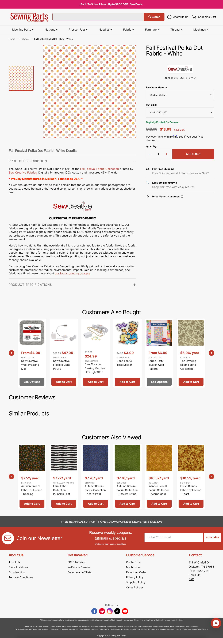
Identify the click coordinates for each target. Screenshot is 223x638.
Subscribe (212, 537)
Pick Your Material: (157, 87)
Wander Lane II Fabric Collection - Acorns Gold (159, 490)
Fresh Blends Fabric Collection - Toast (190, 490)
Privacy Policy (134, 577)
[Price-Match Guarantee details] (182, 196)
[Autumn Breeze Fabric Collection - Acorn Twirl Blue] (95, 476)
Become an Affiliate (79, 572)
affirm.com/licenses (140, 629)
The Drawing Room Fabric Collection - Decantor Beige (189, 366)
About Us (14, 562)
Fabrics (25, 39)
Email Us (194, 575)
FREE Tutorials (77, 562)
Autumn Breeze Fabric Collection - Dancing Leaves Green (31, 492)
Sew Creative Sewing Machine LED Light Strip (95, 368)
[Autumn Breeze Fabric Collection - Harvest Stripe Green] (127, 476)
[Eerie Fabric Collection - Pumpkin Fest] (64, 476)
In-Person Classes (79, 567)
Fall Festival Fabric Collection (99, 169)
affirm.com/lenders (130, 626)
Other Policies (135, 587)
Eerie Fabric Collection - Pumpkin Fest (61, 490)
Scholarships (17, 572)
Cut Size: (151, 104)
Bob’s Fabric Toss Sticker (124, 363)
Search (156, 16)
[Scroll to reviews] (180, 61)
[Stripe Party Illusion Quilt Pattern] (159, 353)
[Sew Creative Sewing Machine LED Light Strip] (95, 353)
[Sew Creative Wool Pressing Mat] (32, 353)
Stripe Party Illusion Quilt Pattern (156, 364)
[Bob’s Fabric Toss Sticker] (127, 353)
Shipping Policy (135, 582)
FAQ (191, 579)
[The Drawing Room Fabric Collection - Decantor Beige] (191, 353)
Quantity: (151, 146)
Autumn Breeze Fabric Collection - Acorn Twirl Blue (95, 492)
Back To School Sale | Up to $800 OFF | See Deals (111, 4)
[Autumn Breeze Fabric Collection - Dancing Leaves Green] (32, 476)
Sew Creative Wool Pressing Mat (30, 364)
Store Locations (18, 567)
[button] (203, 17)
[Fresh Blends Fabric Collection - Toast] (191, 476)
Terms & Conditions (21, 577)
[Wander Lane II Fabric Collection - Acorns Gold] (159, 476)
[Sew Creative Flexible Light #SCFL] (64, 353)
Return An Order (136, 572)
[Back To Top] (217, 632)
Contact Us (133, 562)
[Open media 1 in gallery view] (128, 52)
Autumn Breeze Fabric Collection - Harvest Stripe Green (127, 492)
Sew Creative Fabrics (23, 172)
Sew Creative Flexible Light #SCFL (61, 364)
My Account (133, 567)
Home (12, 39)
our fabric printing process (72, 273)
